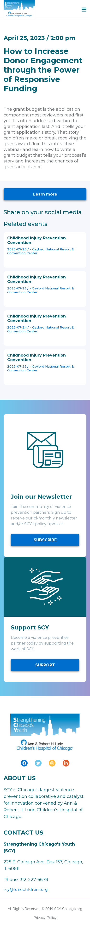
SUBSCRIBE (45, 540)
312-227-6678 (34, 879)
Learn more (45, 194)
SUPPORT (45, 665)
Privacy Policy (45, 918)
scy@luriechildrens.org (26, 889)
